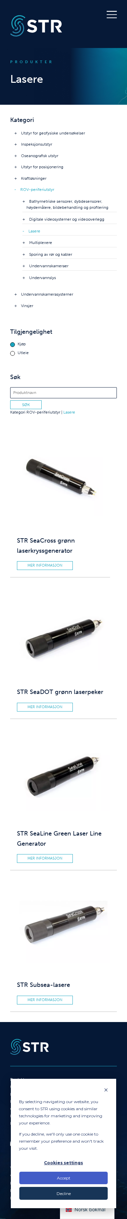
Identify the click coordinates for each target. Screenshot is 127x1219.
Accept (63, 1177)
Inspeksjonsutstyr (36, 144)
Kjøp (22, 344)
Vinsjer (27, 305)
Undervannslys (42, 277)
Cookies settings (63, 1162)
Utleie (23, 353)
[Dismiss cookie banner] (106, 1090)
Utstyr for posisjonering (42, 167)
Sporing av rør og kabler (50, 254)
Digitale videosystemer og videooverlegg (66, 219)
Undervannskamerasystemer (47, 294)
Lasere (34, 231)
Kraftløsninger (33, 178)
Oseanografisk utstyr (39, 155)
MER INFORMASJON (44, 565)
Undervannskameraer (48, 266)
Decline (64, 1193)
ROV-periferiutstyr (37, 189)
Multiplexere (40, 242)
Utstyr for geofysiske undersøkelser (53, 133)
